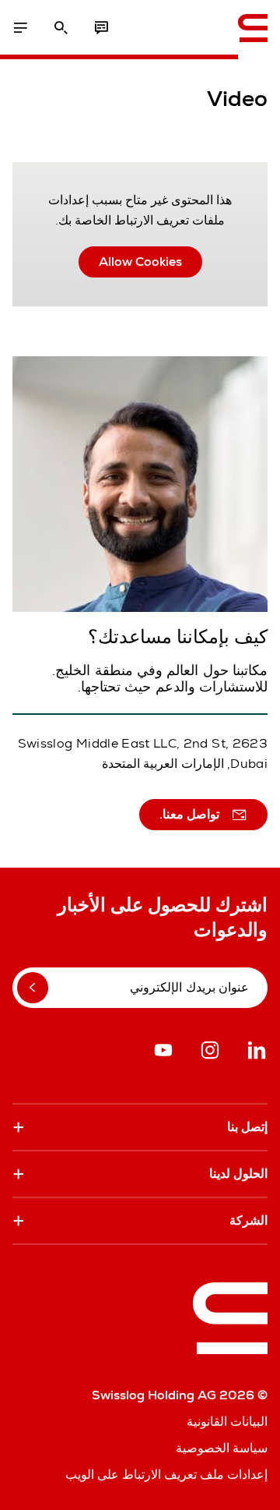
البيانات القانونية (227, 1421)
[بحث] (60, 28)
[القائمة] (20, 28)
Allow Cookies (140, 261)
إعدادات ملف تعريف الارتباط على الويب (166, 1474)
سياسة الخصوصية (222, 1448)
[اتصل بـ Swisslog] (101, 28)
